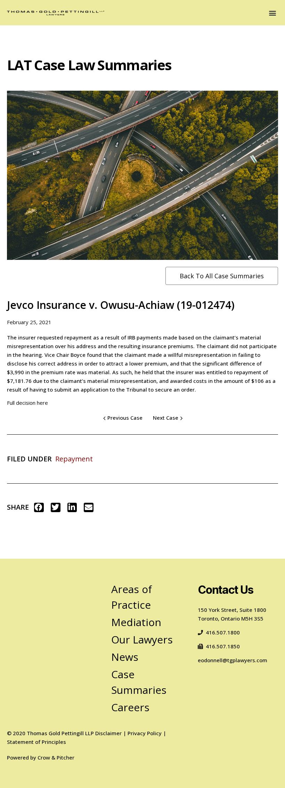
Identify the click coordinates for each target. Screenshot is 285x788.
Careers (130, 707)
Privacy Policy (145, 733)
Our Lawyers (142, 639)
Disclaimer (108, 733)
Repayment (74, 458)
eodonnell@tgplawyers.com (232, 660)
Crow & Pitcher (56, 757)
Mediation (136, 622)
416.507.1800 (223, 632)
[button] (272, 12)
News (124, 657)
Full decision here (27, 402)
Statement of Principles (36, 741)
